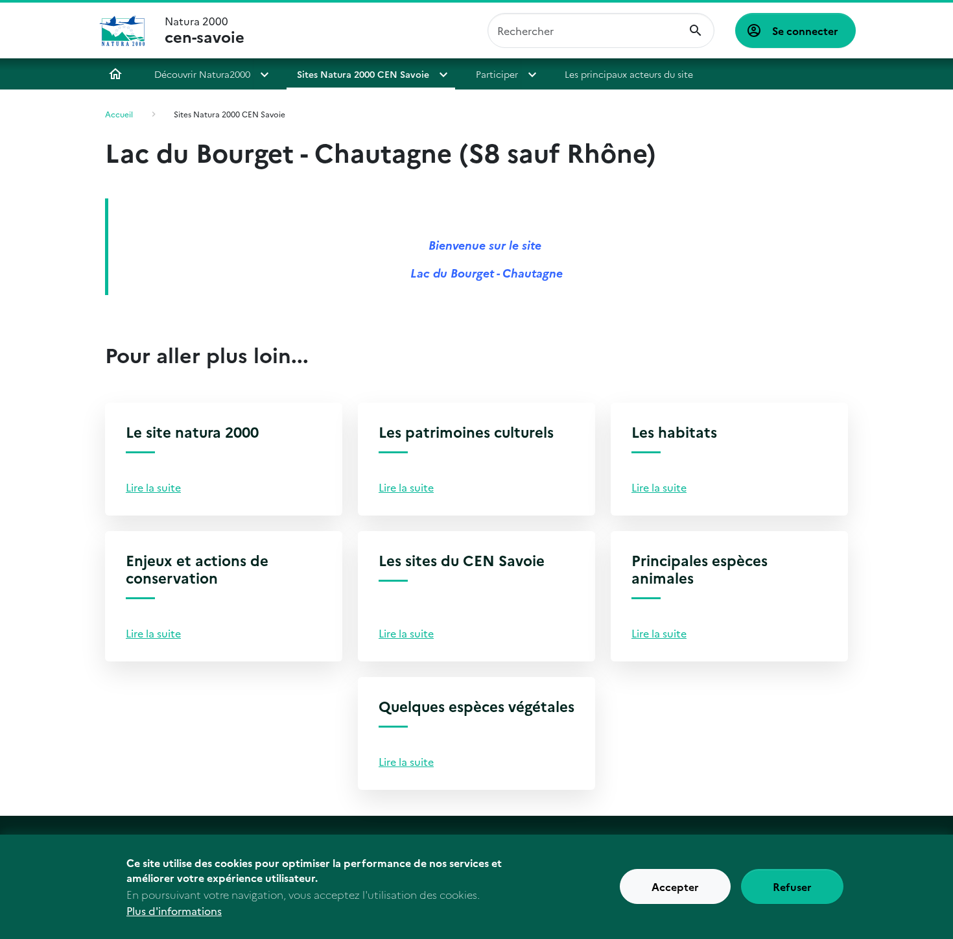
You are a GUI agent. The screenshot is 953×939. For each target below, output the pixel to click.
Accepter (675, 887)
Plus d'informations (174, 910)
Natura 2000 (204, 30)
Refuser (792, 887)
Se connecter (805, 30)
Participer (497, 73)
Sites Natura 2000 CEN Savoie (363, 73)
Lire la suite (153, 487)
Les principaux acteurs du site (629, 73)
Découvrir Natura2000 (202, 73)
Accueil (115, 73)
